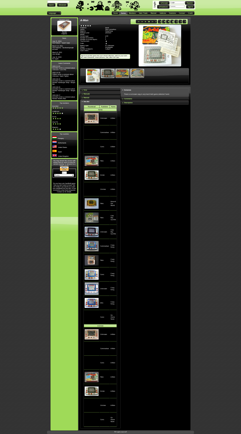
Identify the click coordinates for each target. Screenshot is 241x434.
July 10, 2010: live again (57, 58)
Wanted (86, 98)
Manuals (87, 94)
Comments (128, 99)
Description (128, 103)
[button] (51, 5)
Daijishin (64, 34)
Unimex (103, 189)
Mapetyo (55, 127)
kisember (55, 106)
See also (86, 101)
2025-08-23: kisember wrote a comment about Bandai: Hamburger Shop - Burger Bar (63, 81)
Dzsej (54, 117)
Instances (127, 90)
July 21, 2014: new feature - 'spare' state (61, 42)
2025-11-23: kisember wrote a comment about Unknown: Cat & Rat (63, 67)
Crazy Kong (112, 246)
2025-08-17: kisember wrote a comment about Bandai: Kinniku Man (63, 96)
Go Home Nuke (113, 317)
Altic (101, 303)
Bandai (64, 32)
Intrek (102, 175)
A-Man (113, 118)
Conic (102, 147)
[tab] (100, 90)
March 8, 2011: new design (57, 53)
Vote (85, 90)
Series (100, 110)
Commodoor (104, 132)
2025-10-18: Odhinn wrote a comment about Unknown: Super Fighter (62, 74)
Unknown (103, 118)
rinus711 (55, 122)
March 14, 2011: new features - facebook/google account (63, 47)
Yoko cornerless (110, 29)
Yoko (101, 161)
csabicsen (55, 111)
